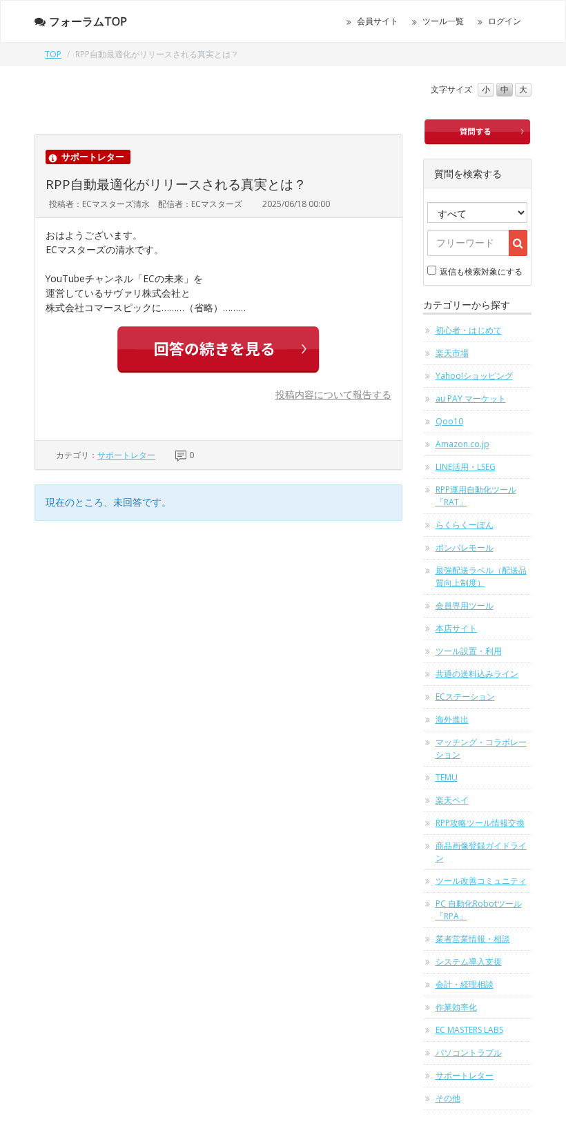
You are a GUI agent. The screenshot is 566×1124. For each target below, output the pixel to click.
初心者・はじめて (469, 330)
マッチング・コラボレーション (481, 748)
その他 (448, 1098)
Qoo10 (449, 421)
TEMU (447, 777)
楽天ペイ (452, 800)
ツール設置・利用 (469, 651)
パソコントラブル (469, 1052)
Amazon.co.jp (462, 444)
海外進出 (452, 719)
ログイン (504, 21)
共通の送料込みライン (477, 674)
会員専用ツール (465, 605)
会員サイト (377, 21)
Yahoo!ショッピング (474, 376)
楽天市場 (452, 353)
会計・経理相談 (465, 984)
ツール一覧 (443, 21)
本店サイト (456, 628)
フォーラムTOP (88, 21)
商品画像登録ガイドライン (481, 852)
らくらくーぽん (465, 525)
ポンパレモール (465, 547)
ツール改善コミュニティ (481, 881)
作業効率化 (456, 1007)
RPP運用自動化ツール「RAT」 (476, 496)
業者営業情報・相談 (473, 939)
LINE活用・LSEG (466, 467)
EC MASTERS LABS (469, 1030)
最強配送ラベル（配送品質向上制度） (481, 576)
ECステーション (465, 696)
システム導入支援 (469, 961)
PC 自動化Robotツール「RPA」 (479, 910)
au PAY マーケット (471, 398)
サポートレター (126, 455)
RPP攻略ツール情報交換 (480, 823)
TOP (53, 54)
